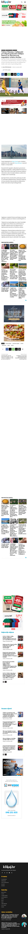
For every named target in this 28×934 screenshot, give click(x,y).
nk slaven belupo (8, 343)
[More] (22, 349)
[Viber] (21, 74)
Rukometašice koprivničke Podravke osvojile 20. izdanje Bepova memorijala (10, 646)
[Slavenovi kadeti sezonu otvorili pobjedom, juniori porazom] (20, 733)
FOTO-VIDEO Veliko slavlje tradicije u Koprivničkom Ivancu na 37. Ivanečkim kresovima (9, 638)
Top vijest (15, 50)
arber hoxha (4, 345)
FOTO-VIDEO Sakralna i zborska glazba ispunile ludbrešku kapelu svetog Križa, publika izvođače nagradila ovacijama (9, 675)
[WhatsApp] (9, 74)
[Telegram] (18, 74)
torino (8, 345)
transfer (22, 343)
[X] (5, 74)
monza (12, 345)
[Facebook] (2, 74)
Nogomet (3, 50)
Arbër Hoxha (15, 161)
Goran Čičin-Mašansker (7, 67)
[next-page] (6, 682)
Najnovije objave (7, 632)
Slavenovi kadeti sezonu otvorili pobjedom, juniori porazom (10, 732)
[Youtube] (9, 873)
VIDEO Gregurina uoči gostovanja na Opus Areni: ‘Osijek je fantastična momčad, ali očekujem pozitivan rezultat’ (10, 715)
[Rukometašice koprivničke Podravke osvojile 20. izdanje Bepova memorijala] (20, 646)
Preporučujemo (9, 50)
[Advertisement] (14, 37)
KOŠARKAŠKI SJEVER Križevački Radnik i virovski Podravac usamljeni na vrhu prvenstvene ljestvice (7, 357)
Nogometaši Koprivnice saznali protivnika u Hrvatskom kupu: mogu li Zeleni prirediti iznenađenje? (9, 724)
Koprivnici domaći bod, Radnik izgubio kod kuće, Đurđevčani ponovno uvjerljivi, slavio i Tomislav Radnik (10, 655)
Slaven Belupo (18, 163)
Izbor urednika (6, 912)
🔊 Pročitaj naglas (6, 69)
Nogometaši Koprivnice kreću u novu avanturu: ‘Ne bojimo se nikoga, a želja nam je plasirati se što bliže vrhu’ (9, 748)
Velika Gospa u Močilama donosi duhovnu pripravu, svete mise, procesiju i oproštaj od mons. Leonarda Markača (10, 916)
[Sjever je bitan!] (7, 2)
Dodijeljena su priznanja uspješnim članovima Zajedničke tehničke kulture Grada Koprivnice (21, 357)
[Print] (15, 74)
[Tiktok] (4, 873)
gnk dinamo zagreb (16, 343)
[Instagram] (7, 873)
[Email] (12, 74)
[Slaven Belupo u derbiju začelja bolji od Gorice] (20, 740)
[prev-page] (3, 682)
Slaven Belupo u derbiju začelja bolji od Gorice (9, 739)
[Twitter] (12, 873)
